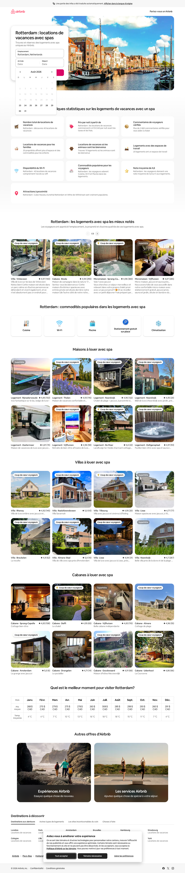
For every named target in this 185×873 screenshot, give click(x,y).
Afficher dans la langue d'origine (118, 3)
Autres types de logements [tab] (51, 821)
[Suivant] (97, 233)
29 (52, 105)
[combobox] (40, 54)
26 (36, 105)
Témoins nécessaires (92, 856)
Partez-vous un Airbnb (161, 11)
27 (41, 105)
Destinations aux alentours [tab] (23, 821)
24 (25, 105)
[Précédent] (88, 233)
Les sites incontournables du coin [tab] (83, 821)
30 (20, 111)
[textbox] (28, 64)
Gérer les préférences (123, 856)
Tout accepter (61, 856)
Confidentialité (36, 868)
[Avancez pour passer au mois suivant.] (52, 72)
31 (25, 111)
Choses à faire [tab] (109, 821)
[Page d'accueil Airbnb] (18, 11)
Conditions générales (55, 868)
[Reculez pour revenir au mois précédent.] (20, 72)
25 (31, 105)
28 (47, 105)
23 (20, 105)
